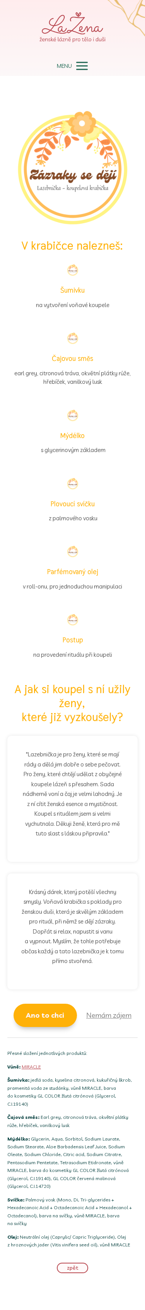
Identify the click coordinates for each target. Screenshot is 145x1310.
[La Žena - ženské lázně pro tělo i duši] (72, 28)
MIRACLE (31, 1067)
